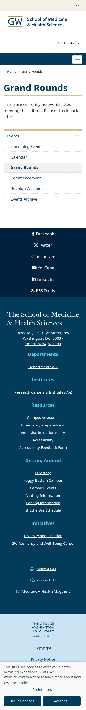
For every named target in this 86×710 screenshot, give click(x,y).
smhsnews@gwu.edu (43, 343)
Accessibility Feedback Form (43, 447)
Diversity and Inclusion (43, 535)
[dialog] (43, 686)
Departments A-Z (43, 366)
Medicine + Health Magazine (46, 591)
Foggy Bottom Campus (43, 480)
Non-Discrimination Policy (43, 432)
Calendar (19, 157)
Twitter (45, 245)
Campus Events (43, 487)
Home (11, 71)
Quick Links (66, 43)
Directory (43, 472)
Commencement (26, 178)
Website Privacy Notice (22, 677)
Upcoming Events (27, 146)
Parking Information (43, 502)
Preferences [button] (42, 689)
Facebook (45, 234)
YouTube (46, 268)
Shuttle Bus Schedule (43, 510)
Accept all (62, 701)
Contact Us (46, 580)
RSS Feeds (45, 290)
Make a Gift (46, 568)
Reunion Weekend (27, 188)
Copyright (43, 647)
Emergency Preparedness (43, 425)
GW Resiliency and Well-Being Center (43, 543)
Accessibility (43, 440)
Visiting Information (43, 495)
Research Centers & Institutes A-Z (43, 392)
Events (13, 136)
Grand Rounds (24, 167)
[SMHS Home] (38, 22)
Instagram (45, 256)
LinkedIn (45, 279)
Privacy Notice (43, 659)
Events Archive (24, 199)
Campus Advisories (43, 417)
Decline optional (23, 701)
